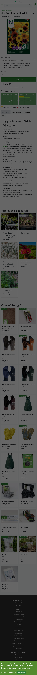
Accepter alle (21, 672)
